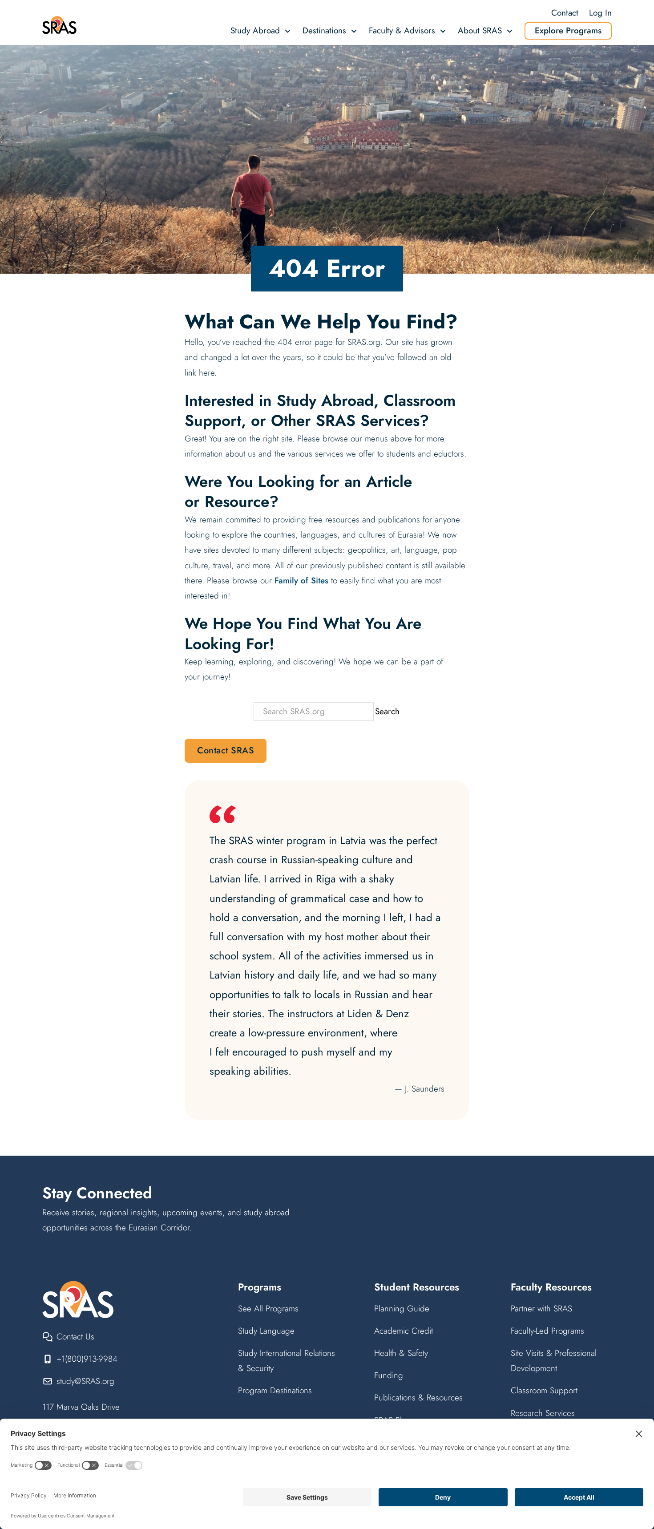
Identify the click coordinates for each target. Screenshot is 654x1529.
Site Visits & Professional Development (554, 1360)
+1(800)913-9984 (87, 1359)
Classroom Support (544, 1390)
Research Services (543, 1413)
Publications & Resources (418, 1397)
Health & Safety (401, 1353)
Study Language (266, 1331)
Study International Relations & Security (286, 1360)
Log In (600, 13)
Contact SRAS (225, 750)
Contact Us (75, 1337)
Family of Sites (301, 580)
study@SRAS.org (85, 1381)
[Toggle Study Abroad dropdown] (287, 31)
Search (387, 711)
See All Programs (268, 1308)
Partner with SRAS (541, 1308)
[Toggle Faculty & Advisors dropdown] (443, 31)
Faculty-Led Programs (547, 1331)
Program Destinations (275, 1390)
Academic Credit (403, 1331)
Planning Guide (401, 1308)
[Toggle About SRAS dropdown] (509, 31)
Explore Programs (568, 30)
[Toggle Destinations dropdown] (354, 31)
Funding (388, 1375)
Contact (564, 13)
